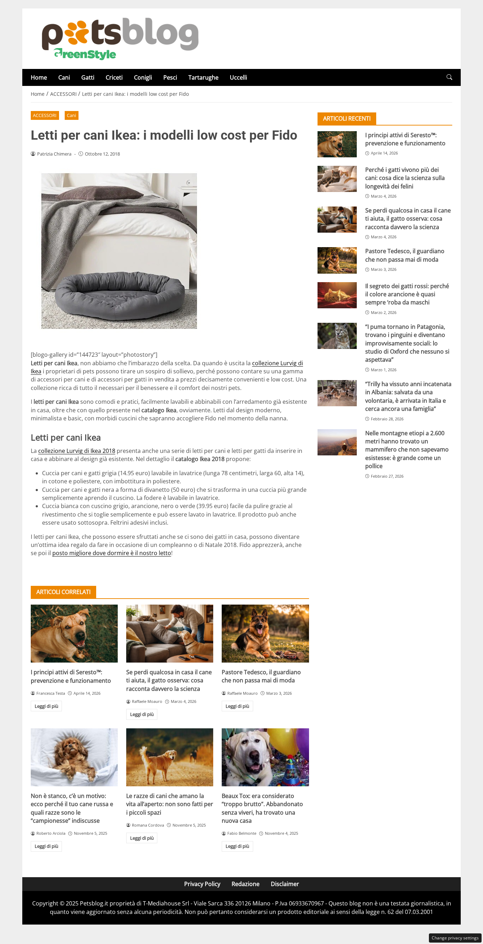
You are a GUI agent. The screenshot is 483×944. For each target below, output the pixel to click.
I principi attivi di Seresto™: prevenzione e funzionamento (71, 676)
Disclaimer (285, 884)
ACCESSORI (45, 115)
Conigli (143, 77)
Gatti (87, 77)
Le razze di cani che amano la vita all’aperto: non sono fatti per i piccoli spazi (169, 804)
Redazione (246, 884)
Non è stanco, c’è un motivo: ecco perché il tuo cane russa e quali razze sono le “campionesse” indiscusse (72, 808)
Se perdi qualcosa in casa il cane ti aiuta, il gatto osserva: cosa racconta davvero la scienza (169, 680)
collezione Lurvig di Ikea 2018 (76, 451)
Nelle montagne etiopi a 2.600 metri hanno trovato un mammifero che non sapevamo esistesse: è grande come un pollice (407, 449)
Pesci (170, 77)
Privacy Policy (202, 884)
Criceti (114, 77)
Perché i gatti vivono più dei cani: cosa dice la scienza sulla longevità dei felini (405, 178)
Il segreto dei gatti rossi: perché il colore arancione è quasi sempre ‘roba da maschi (407, 294)
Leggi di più (46, 706)
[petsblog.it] (119, 38)
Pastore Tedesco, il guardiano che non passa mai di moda (261, 676)
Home (39, 77)
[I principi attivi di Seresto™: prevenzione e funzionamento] (74, 634)
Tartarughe (203, 77)
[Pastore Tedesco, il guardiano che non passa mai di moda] (265, 634)
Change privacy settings (455, 938)
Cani (64, 77)
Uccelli (238, 77)
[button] (449, 77)
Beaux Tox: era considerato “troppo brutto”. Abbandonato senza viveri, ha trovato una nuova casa (262, 808)
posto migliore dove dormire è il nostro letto (111, 553)
